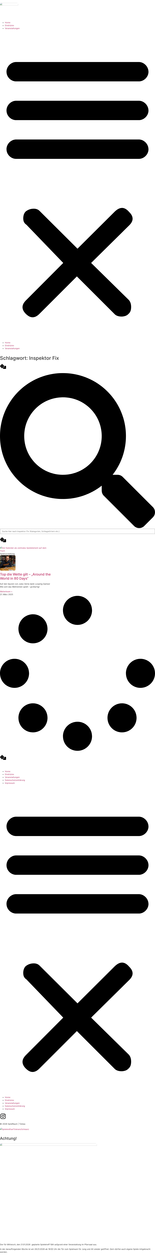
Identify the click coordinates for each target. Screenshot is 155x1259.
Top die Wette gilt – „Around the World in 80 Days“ (25, 576)
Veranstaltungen (12, 28)
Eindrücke (9, 25)
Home (7, 22)
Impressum (10, 783)
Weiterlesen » (6, 591)
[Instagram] (3, 1116)
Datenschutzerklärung (15, 780)
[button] (77, 185)
